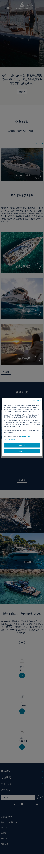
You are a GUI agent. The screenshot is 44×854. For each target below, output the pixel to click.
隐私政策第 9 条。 (25, 436)
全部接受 (22, 451)
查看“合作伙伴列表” (10, 439)
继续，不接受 (37, 400)
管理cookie (22, 445)
